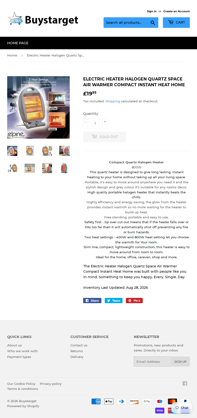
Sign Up (180, 361)
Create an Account (176, 11)
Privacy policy (51, 384)
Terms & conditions (22, 389)
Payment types (19, 357)
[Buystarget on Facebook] (184, 384)
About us (14, 345)
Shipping (112, 101)
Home (12, 55)
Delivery (76, 357)
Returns (76, 351)
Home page (17, 43)
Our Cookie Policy (21, 384)
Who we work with (22, 351)
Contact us (78, 345)
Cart (180, 22)
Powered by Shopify (23, 406)
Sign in (152, 11)
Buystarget (28, 401)
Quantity (90, 113)
